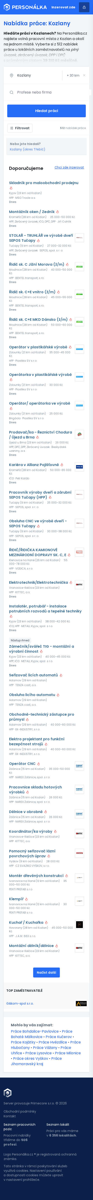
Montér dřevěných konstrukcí (37, 875)
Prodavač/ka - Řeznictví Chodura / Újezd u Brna (40, 435)
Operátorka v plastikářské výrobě (40, 374)
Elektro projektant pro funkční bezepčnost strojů (37, 742)
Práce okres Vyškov (30, 1058)
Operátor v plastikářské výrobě (38, 347)
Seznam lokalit (57, 1124)
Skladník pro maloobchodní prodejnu (43, 182)
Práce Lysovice (38, 1053)
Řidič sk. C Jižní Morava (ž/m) (37, 264)
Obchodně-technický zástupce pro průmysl (41, 717)
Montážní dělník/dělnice (32, 945)
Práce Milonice (68, 1053)
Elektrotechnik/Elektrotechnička (39, 582)
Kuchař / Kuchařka (26, 922)
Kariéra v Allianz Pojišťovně (34, 464)
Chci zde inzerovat (69, 167)
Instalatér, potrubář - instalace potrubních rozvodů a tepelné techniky (45, 609)
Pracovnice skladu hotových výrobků (35, 790)
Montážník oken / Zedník (32, 211)
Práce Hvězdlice (53, 1042)
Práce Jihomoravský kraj (36, 1061)
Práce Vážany (45, 1047)
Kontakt (10, 1116)
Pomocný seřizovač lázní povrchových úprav (32, 854)
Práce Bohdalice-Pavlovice (35, 1031)
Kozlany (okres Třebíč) (27, 149)
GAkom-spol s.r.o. (20, 1003)
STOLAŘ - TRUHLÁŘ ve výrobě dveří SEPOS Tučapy (41, 238)
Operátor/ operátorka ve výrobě (39, 403)
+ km (73, 75)
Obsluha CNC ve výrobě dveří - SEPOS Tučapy (38, 524)
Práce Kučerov (59, 1036)
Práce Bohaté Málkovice (41, 1034)
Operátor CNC (23, 763)
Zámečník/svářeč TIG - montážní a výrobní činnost (41, 649)
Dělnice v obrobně (26, 811)
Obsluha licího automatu (32, 694)
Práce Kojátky (23, 1042)
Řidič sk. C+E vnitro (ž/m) (32, 292)
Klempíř (16, 899)
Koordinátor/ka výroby (31, 831)
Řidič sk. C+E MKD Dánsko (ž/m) (39, 319)
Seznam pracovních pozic (19, 1126)
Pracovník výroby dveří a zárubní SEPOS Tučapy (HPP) (40, 495)
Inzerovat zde (63, 7)
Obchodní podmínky (20, 1111)
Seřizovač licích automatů (34, 675)
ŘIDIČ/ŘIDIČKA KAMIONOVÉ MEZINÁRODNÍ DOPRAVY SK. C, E (38, 553)
